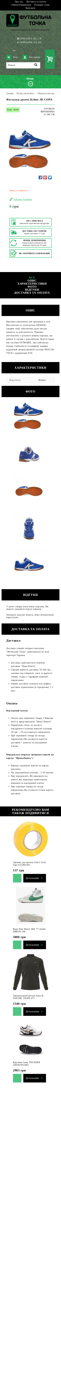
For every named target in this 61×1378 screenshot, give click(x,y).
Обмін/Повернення (21, 5)
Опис (32, 280)
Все (32, 277)
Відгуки (32, 289)
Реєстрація (34, 57)
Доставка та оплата (36, 1)
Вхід (15, 57)
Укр (9, 51)
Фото (32, 286)
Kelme (42, 380)
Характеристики (32, 283)
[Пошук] (36, 65)
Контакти (30, 8)
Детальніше (32, 878)
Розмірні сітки (42, 5)
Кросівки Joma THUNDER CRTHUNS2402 (26, 1063)
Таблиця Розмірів (22, 199)
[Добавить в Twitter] (50, 177)
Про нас (19, 1)
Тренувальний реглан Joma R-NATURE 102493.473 (28, 997)
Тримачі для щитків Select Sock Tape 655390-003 (29, 863)
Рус (14, 51)
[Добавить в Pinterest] (45, 177)
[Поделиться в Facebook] (40, 177)
